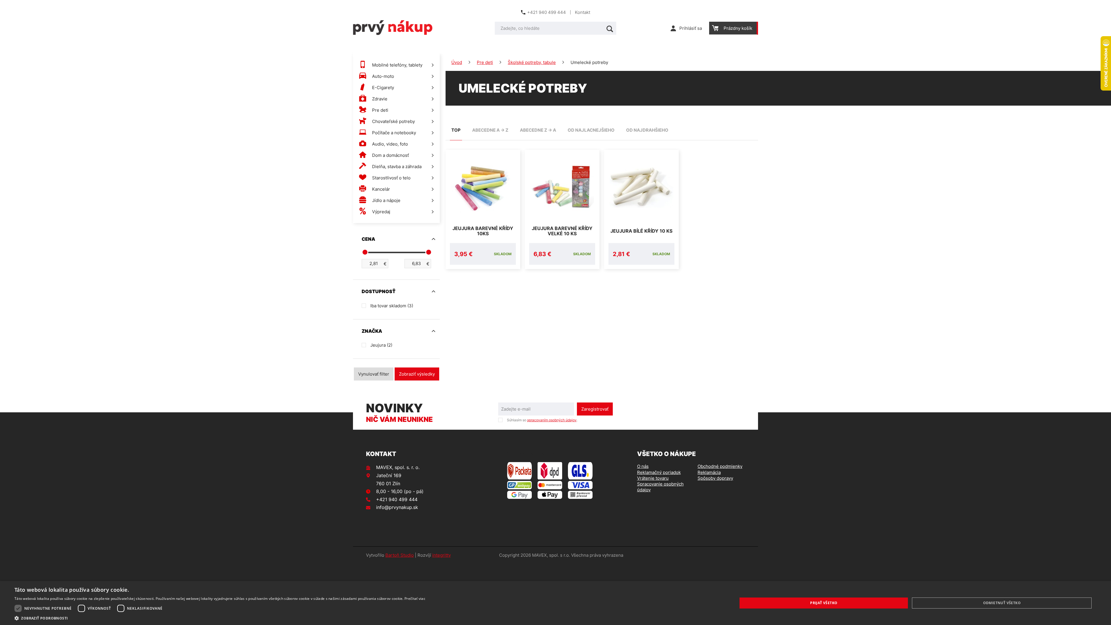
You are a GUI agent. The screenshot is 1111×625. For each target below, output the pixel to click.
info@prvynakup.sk (397, 507)
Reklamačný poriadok (659, 472)
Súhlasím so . (542, 420)
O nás (643, 466)
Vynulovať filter (373, 374)
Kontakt (582, 12)
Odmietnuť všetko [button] (1002, 602)
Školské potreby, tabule (532, 62)
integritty (441, 555)
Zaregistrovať (594, 409)
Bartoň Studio (399, 555)
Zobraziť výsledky (417, 374)
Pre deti (485, 62)
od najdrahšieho (647, 130)
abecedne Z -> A (538, 130)
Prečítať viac (414, 598)
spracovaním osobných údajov (552, 420)
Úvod (456, 62)
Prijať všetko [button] (823, 602)
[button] (219, 618)
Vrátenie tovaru (653, 478)
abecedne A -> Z (490, 130)
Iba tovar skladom (391, 306)
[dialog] (555, 603)
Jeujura (381, 345)
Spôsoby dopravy (715, 478)
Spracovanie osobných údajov (660, 486)
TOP (456, 130)
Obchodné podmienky (720, 466)
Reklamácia (709, 472)
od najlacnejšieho (591, 130)
